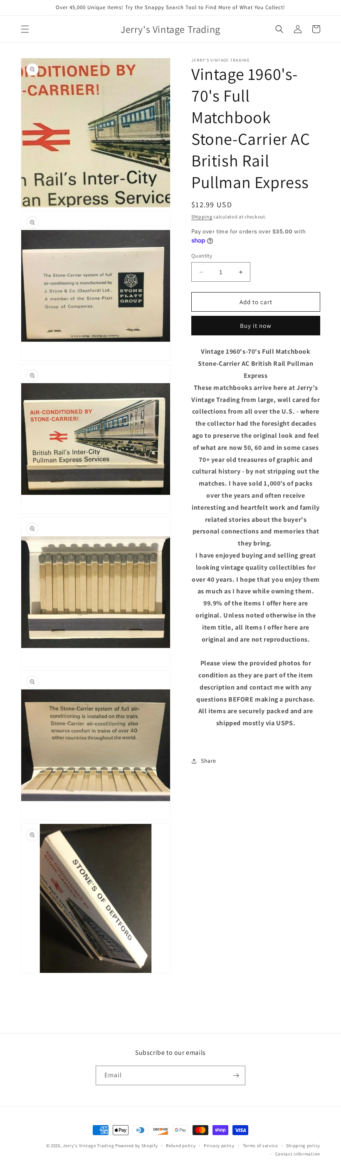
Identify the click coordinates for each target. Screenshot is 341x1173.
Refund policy (180, 1145)
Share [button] (208, 760)
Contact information (297, 1154)
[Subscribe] (236, 1075)
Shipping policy (303, 1145)
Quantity (201, 255)
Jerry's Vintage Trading (88, 1145)
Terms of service (260, 1145)
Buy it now (256, 326)
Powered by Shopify (136, 1145)
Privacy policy (219, 1145)
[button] (25, 29)
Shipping (202, 216)
